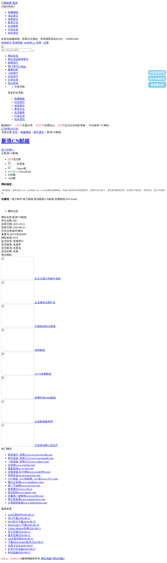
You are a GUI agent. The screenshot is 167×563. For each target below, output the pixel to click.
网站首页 (13, 55)
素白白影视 (26, 482)
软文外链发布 (157, 78)
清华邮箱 (40, 350)
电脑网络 (25, 132)
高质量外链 (157, 84)
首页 (15, 132)
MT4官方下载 (22, 521)
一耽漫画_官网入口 (28, 461)
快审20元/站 (11, 128)
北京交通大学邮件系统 (48, 278)
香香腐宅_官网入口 (30, 454)
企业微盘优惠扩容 (45, 302)
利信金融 (19, 552)
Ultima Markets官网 (24, 528)
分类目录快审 (157, 72)
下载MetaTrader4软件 (26, 542)
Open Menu (8, 6)
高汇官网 (19, 532)
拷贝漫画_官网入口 (30, 458)
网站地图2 (59, 558)
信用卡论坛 (20, 545)
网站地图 (46, 558)
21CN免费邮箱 (43, 374)
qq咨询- (28, 42)
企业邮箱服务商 (44, 421)
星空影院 (22, 492)
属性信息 (13, 211)
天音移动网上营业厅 (46, 445)
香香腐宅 (20, 489)
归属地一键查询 (25, 496)
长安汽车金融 (22, 549)
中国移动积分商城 (45, 326)
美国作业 (24, 475)
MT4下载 (19, 518)
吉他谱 (21, 465)
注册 (46, 42)
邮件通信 (39, 132)
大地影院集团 (27, 502)
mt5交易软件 (21, 514)
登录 (38, 42)
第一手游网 (24, 485)
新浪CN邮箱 (15, 141)
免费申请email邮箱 (45, 397)
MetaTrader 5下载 (23, 525)
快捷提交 (6, 42)
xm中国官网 (21, 538)
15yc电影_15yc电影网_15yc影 (33, 478)
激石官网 (19, 535)
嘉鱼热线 (20, 468)
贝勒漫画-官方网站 (29, 472)
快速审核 (17, 42)
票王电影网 (26, 499)
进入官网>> (8, 149)
